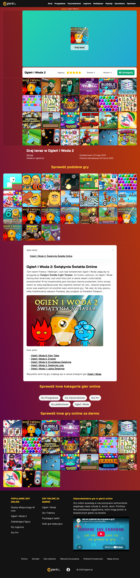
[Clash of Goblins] (51, 86)
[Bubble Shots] (108, 462)
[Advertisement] (12, 43)
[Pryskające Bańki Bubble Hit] (31, 103)
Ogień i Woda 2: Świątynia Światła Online (51, 256)
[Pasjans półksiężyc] (12, 428)
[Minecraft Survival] (51, 120)
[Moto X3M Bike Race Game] (108, 198)
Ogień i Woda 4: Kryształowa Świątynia (51, 362)
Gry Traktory (48, 513)
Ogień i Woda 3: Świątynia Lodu (47, 365)
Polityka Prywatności (93, 559)
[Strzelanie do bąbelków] (70, 120)
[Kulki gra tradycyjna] (108, 103)
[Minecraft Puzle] (70, 86)
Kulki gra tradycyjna (52, 523)
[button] (70, 250)
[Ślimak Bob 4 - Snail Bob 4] (51, 232)
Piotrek (30, 155)
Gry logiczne (17, 527)
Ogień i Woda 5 (19, 516)
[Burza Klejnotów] (70, 103)
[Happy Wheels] (70, 182)
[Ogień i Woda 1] (12, 232)
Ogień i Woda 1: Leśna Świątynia (47, 368)
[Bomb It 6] (108, 182)
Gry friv (95, 398)
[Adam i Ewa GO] (31, 182)
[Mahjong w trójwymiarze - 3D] (127, 86)
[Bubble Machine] (127, 137)
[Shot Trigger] (127, 198)
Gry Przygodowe (49, 398)
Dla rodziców (50, 559)
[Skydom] (12, 198)
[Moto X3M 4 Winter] (89, 198)
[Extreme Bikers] (89, 137)
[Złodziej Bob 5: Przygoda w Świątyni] (89, 215)
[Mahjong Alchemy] (31, 120)
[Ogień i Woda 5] (31, 86)
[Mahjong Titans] (127, 103)
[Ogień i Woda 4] (51, 215)
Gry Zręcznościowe (75, 398)
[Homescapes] (31, 137)
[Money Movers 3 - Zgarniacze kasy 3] (31, 232)
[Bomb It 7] (51, 182)
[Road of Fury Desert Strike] (89, 120)
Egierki (63, 9)
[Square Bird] (12, 182)
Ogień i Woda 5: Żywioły (43, 359)
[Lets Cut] (127, 120)
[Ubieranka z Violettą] (12, 462)
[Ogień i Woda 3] (70, 215)
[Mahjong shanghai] (51, 103)
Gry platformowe (59, 404)
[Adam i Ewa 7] (31, 198)
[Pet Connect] (70, 137)
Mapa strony (113, 559)
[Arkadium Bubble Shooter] (108, 86)
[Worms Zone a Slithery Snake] (51, 137)
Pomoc (24, 559)
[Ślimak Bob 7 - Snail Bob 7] (108, 215)
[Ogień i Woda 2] (127, 215)
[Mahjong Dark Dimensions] (89, 86)
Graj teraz (80, 47)
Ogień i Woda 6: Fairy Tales (45, 355)
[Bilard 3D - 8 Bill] (108, 137)
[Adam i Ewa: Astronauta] (51, 198)
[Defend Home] (108, 120)
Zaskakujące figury (20, 521)
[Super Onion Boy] (89, 182)
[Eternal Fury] (89, 103)
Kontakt (35, 559)
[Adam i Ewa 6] (12, 215)
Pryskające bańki (51, 518)
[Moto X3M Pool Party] (70, 198)
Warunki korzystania (69, 559)
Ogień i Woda (94, 374)
